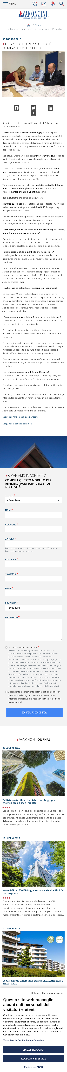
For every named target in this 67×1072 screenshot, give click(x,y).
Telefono (10, 573)
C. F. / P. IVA (10, 559)
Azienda (9, 539)
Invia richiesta (34, 712)
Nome (8, 510)
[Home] (33, 14)
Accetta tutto (33, 1049)
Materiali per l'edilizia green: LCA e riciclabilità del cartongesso (33, 892)
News (38, 25)
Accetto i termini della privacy (22, 647)
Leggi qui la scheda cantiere (17, 423)
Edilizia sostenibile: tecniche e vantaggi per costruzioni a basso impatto (28, 801)
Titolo (9, 495)
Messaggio (11, 617)
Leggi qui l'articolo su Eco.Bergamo (20, 416)
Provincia (10, 602)
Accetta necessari (33, 1058)
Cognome (10, 524)
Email (8, 588)
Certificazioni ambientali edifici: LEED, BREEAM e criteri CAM (32, 982)
